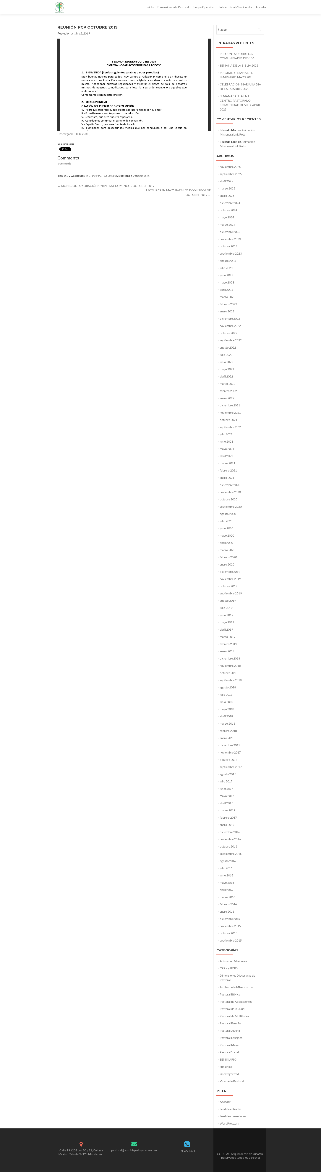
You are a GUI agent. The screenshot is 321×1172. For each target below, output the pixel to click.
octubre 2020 (228, 499)
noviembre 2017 (230, 752)
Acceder (261, 7)
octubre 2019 (228, 586)
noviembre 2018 (230, 665)
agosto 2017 (228, 774)
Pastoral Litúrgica (231, 1037)
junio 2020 (226, 528)
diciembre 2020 (230, 485)
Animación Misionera (233, 961)
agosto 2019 (228, 600)
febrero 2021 (228, 470)
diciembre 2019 (230, 571)
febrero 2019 (228, 644)
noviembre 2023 (230, 239)
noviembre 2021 (230, 412)
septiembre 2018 (231, 680)
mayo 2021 (227, 448)
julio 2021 (226, 434)
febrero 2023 (228, 304)
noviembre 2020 (230, 492)
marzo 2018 (227, 723)
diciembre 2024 (230, 203)
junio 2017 (226, 788)
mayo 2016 (227, 882)
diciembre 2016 (230, 832)
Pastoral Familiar (230, 1023)
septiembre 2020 (231, 506)
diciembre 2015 (230, 918)
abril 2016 (226, 889)
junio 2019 (226, 615)
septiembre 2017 (231, 767)
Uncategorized (229, 1074)
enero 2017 (227, 824)
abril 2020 (226, 542)
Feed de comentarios (233, 1116)
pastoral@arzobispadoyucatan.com (134, 1150)
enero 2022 (227, 398)
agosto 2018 (228, 687)
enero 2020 (227, 564)
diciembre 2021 (230, 405)
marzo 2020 (227, 550)
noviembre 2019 (230, 579)
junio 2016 (226, 875)
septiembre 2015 (231, 940)
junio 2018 (226, 701)
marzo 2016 (227, 897)
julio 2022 (226, 354)
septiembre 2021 (231, 427)
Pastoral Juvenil (230, 1030)
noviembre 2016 (230, 839)
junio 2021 (226, 441)
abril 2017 (226, 803)
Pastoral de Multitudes (234, 1016)
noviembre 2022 (230, 325)
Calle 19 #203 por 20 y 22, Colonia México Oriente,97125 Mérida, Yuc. (81, 1152)
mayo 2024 (227, 217)
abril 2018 (226, 716)
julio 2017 (226, 781)
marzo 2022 (227, 383)
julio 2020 (226, 521)
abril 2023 (226, 289)
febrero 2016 (228, 904)
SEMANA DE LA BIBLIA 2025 (239, 65)
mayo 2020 (227, 535)
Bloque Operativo (203, 7)
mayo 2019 (227, 622)
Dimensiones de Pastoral (173, 7)
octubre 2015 (228, 933)
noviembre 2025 (230, 166)
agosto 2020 (228, 513)
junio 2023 (226, 275)
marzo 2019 (227, 636)
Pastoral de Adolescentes (236, 1001)
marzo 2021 (227, 463)
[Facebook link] (240, 1145)
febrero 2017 (228, 817)
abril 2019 (226, 629)
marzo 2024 (227, 224)
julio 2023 (226, 268)
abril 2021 (226, 456)
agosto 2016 (228, 861)
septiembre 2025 (231, 174)
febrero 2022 (228, 391)
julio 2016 (226, 868)
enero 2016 (227, 911)
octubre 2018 (228, 673)
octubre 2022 (228, 333)
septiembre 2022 (231, 340)
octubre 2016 (228, 846)
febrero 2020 (228, 557)
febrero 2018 (228, 730)
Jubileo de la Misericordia (235, 7)
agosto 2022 (228, 347)
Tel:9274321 (187, 1150)
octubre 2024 (228, 210)
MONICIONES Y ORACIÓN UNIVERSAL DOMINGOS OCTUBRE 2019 (105, 185)
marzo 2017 (227, 810)
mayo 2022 (227, 369)
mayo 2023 (227, 282)
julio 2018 (226, 694)
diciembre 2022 (230, 318)
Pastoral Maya (229, 1045)
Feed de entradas (230, 1109)
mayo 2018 (227, 709)
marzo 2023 (227, 297)
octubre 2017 (228, 759)
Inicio (150, 7)
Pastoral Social (229, 1052)
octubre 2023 (228, 246)
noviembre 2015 (230, 926)
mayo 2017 (227, 795)
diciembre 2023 (230, 231)
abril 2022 (226, 376)
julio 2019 (226, 607)
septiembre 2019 (231, 593)
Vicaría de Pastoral (232, 1081)
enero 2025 (227, 195)
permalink (143, 175)
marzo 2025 (227, 188)
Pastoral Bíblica (230, 994)
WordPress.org (229, 1123)
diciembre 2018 (230, 658)
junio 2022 (226, 362)
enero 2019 (227, 651)
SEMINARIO (228, 1059)
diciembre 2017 (230, 745)
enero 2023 (227, 311)
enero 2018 (227, 738)
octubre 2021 (228, 419)
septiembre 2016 (231, 853)
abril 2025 (226, 181)
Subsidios (111, 175)
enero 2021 (227, 477)
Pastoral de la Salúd (232, 1009)
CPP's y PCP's (97, 175)
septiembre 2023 (231, 253)
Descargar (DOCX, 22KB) (73, 134)
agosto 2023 (228, 260)
